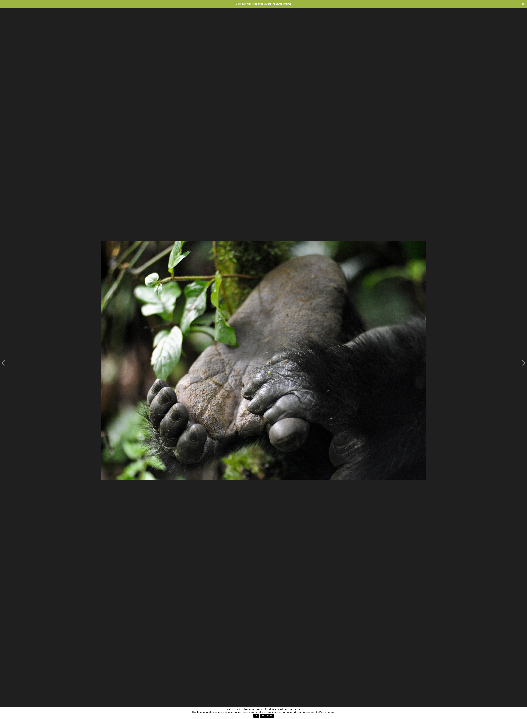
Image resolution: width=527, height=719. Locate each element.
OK (256, 715)
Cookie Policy (266, 715)
